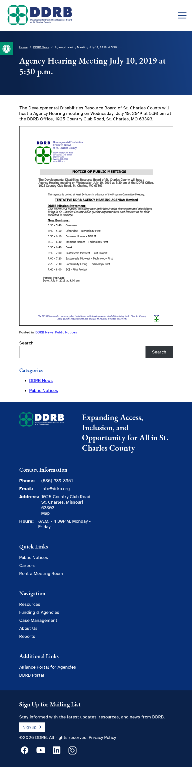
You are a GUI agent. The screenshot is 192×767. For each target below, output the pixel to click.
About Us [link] (28, 628)
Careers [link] (27, 565)
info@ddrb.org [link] (55, 488)
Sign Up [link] (29, 727)
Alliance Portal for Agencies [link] (47, 667)
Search (26, 343)
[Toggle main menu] (182, 15)
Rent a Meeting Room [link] (41, 573)
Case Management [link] (38, 620)
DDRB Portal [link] (31, 675)
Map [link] (45, 513)
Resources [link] (29, 604)
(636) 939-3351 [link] (57, 480)
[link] (6, 48)
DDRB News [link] (45, 332)
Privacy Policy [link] (102, 737)
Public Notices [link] (66, 332)
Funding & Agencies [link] (39, 612)
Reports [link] (27, 636)
